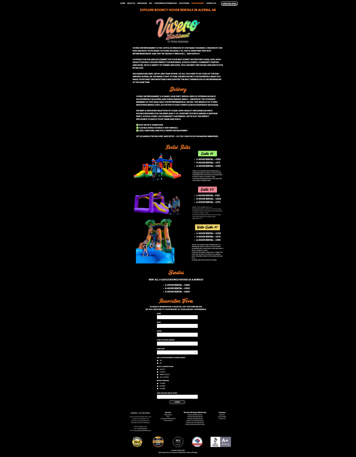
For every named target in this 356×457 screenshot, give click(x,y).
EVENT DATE (161, 348)
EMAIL (159, 322)
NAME (159, 313)
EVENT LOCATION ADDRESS (165, 340)
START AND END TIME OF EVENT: (167, 393)
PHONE (159, 331)
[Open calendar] (195, 352)
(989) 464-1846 (142, 428)
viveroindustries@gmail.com (142, 430)
